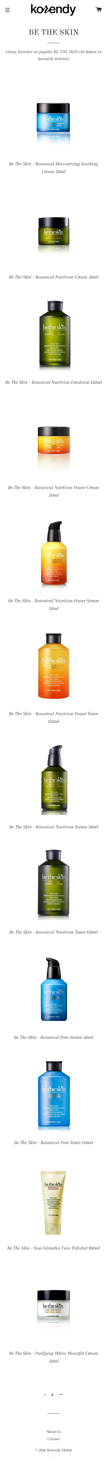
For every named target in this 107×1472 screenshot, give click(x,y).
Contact (53, 1439)
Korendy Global (59, 1450)
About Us (54, 1431)
